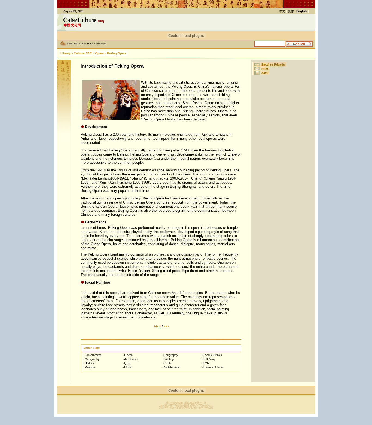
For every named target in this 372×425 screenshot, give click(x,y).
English (301, 11)
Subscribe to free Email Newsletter (86, 43)
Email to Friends (273, 64)
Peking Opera (116, 53)
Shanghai (189, 186)
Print (264, 68)
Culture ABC (83, 53)
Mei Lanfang (101, 178)
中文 (282, 11)
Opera (99, 53)
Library (65, 53)
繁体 (291, 11)
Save (264, 72)
